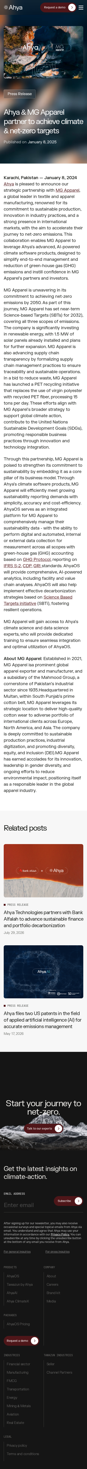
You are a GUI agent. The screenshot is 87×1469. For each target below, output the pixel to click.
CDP (27, 566)
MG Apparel (67, 190)
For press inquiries (57, 1252)
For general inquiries (17, 1252)
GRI (37, 566)
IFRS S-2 (12, 566)
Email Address (14, 1194)
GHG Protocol (37, 559)
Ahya (9, 184)
